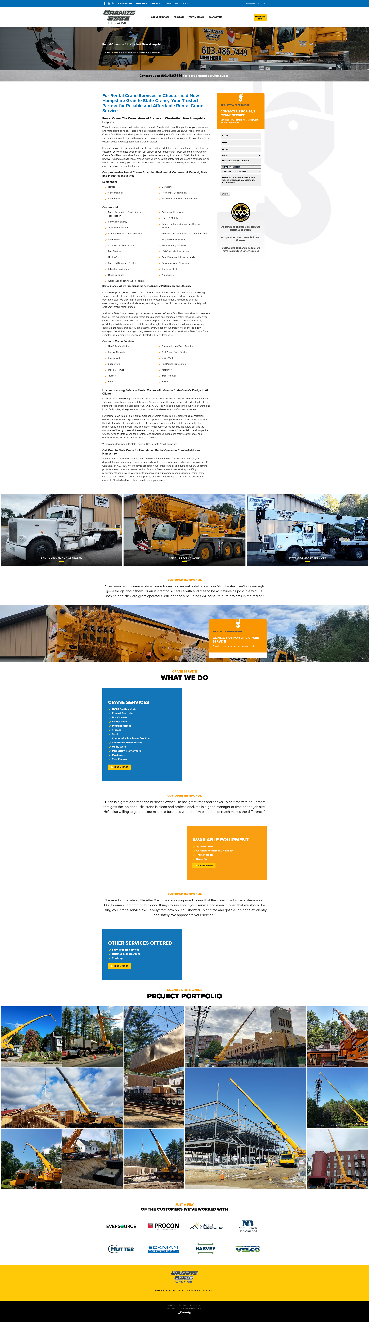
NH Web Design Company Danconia (189, 1308)
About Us (261, 3)
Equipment (250, 3)
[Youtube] (109, 3)
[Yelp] (113, 3)
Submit (225, 193)
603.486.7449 (145, 3)
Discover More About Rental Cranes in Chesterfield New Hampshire (141, 444)
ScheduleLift (260, 18)
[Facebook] (104, 3)
